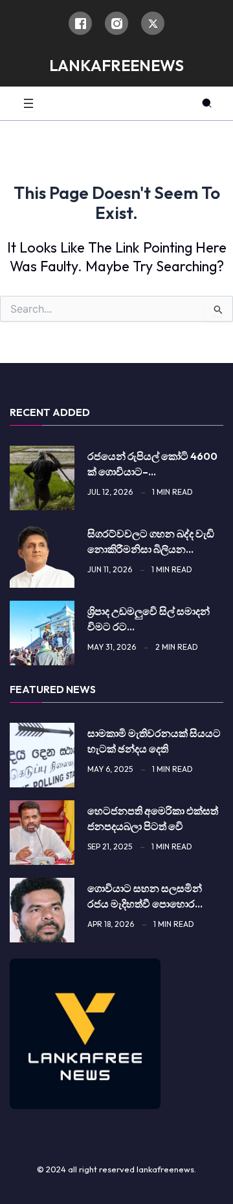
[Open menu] (28, 103)
